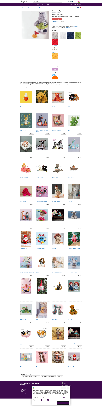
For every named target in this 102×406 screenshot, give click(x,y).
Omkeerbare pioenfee (24, 177)
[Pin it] (80, 7)
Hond (37, 106)
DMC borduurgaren (55, 45)
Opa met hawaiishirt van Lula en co (74, 248)
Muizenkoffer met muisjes (56, 130)
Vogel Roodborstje (71, 177)
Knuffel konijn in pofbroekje (72, 272)
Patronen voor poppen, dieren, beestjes (48, 376)
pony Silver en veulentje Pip (57, 153)
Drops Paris (54, 31)
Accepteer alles (63, 403)
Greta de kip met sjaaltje (56, 201)
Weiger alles (39, 403)
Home (33, 4)
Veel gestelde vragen (24, 392)
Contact (22, 391)
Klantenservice (23, 389)
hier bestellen (68, 27)
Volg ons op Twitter (67, 383)
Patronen (43, 4)
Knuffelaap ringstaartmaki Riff (41, 153)
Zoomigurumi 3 (75, 26)
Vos (52, 366)
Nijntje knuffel (22, 106)
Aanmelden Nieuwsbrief (24, 385)
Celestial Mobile (23, 295)
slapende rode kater (23, 153)
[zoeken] (61, 2)
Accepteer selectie (51, 403)
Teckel (69, 106)
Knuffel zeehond (55, 177)
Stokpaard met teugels (72, 343)
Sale (71, 4)
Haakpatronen (59, 376)
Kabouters (38, 295)
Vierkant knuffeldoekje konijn (57, 272)
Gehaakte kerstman (23, 248)
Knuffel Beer (70, 319)
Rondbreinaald (23, 393)
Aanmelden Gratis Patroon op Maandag (26, 386)
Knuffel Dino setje (55, 319)
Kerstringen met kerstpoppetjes (41, 201)
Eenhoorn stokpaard (55, 224)
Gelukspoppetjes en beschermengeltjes (27, 272)
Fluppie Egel (54, 248)
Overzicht (64, 387)
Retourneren (23, 390)
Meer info (31, 110)
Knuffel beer (70, 224)
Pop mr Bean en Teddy (56, 343)
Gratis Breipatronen (24, 394)
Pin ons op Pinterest (67, 385)
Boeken (48, 4)
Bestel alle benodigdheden (56, 19)
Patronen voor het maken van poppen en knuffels (30, 376)
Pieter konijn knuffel (23, 130)
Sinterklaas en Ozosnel (72, 366)
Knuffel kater (38, 343)
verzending (56, 21)
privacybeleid (62, 397)
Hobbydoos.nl (24, 7)
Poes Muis (70, 201)
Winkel (38, 4)
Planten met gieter (23, 319)
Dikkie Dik (54, 106)
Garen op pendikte (77, 4)
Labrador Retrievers (39, 177)
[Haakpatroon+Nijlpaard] (78, 7)
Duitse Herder (54, 295)
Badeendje (22, 366)
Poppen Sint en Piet (23, 224)
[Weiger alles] (68, 388)
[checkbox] (36, 400)
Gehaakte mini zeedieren (40, 248)
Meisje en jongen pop (71, 295)
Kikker (69, 130)
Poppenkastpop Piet (39, 224)
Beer (37, 319)
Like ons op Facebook (68, 382)
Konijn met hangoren (23, 201)
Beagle (37, 272)
